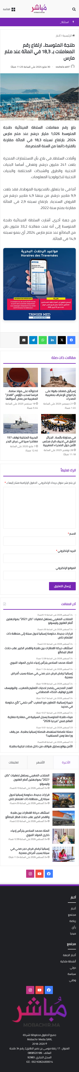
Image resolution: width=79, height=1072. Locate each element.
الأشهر (40, 762)
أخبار (58, 35)
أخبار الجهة (69, 955)
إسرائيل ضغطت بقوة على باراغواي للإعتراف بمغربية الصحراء (60, 394)
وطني (72, 980)
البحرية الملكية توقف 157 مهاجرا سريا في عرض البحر (22, 439)
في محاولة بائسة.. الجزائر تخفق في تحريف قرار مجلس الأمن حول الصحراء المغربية (59, 441)
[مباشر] (39, 9)
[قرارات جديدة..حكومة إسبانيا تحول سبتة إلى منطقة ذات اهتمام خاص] (63, 800)
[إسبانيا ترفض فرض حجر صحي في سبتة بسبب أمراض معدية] (63, 854)
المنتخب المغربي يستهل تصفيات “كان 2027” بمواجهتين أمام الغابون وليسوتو (27, 779)
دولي (73, 967)
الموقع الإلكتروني (66, 567)
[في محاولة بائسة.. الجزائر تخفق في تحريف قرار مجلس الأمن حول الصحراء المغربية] (58, 423)
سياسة (72, 973)
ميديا (73, 933)
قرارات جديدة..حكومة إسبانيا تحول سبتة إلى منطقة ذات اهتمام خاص (29, 797)
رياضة (72, 921)
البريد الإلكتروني (66, 550)
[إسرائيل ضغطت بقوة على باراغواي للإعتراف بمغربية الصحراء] (58, 377)
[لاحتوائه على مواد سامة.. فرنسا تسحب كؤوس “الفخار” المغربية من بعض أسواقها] (20, 377)
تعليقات (14, 762)
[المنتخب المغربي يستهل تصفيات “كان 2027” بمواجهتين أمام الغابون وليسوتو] (63, 780)
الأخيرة (66, 762)
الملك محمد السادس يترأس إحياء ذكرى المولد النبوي (30, 833)
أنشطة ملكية (68, 961)
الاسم (72, 533)
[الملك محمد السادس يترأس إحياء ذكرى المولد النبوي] (63, 836)
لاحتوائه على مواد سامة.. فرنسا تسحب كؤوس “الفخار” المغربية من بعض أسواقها (21, 394)
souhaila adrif (62, 66)
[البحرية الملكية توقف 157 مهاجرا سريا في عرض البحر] (20, 423)
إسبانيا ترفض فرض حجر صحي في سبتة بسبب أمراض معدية (29, 850)
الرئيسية (67, 35)
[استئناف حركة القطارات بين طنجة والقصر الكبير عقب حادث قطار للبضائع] (63, 818)
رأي (74, 927)
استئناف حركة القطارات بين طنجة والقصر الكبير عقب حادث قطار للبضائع (27, 815)
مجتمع (72, 914)
